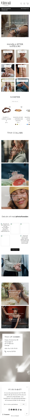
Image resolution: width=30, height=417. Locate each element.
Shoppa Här (15, 28)
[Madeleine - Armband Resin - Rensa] (20, 124)
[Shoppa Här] (15, 174)
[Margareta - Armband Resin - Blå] (27, 124)
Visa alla (15, 101)
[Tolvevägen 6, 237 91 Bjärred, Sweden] (15, 356)
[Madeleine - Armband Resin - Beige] (19, 124)
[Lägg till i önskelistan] (9, 107)
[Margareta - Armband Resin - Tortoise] (29, 124)
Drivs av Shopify (15, 415)
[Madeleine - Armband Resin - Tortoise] (15, 124)
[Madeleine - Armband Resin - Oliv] (17, 124)
